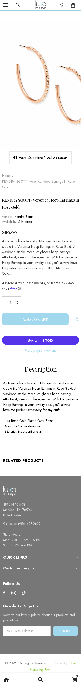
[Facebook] (4, 593)
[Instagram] (13, 593)
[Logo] (41, 5)
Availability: (9, 221)
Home (6, 175)
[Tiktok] (23, 593)
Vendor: (8, 216)
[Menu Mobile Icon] (5, 5)
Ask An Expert (57, 158)
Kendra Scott (24, 216)
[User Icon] (61, 5)
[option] (40, 82)
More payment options (40, 350)
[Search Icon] (22, 5)
